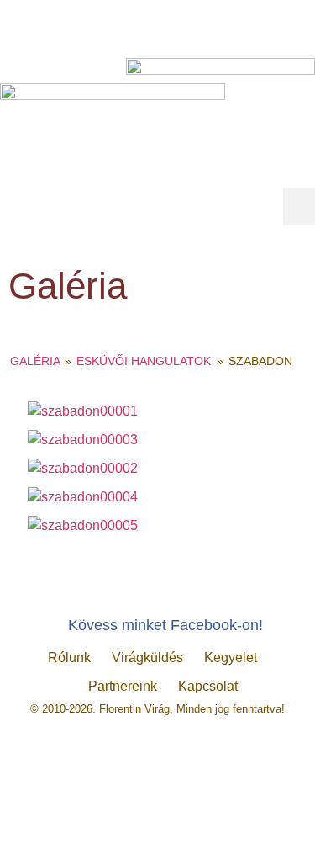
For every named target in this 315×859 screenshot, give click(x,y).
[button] (299, 206)
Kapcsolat (208, 686)
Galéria (35, 361)
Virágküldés (147, 657)
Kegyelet (230, 657)
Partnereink (122, 686)
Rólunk (69, 657)
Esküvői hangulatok (143, 361)
